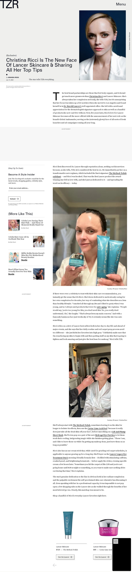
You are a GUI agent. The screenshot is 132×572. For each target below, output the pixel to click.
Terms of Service (39, 203)
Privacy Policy (13, 204)
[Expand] (114, 540)
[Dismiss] (128, 540)
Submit (13, 199)
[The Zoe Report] (9, 4)
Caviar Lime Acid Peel (97, 428)
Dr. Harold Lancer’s (72, 106)
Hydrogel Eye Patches (105, 435)
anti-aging (102, 307)
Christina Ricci (96, 96)
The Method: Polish (81, 425)
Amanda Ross (13, 77)
